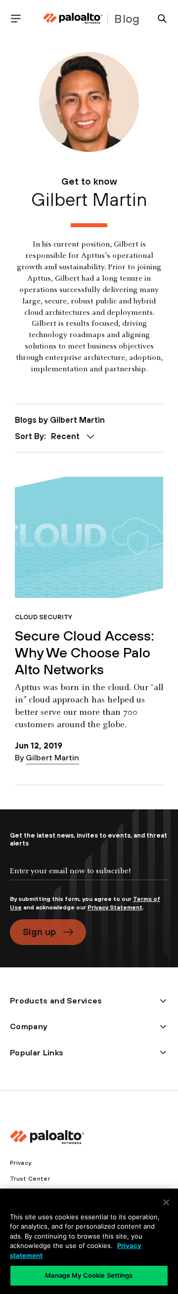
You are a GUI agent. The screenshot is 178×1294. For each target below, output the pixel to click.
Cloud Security (43, 617)
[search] (158, 18)
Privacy (20, 1162)
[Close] (166, 1202)
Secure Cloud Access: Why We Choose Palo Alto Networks (84, 652)
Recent (65, 436)
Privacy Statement (115, 907)
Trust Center (30, 1178)
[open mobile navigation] (20, 18)
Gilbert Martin (52, 757)
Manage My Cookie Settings (89, 1275)
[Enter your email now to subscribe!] (89, 879)
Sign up (39, 931)
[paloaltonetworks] (72, 18)
